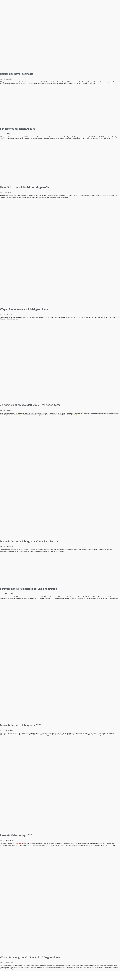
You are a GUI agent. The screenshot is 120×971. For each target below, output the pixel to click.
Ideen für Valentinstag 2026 (16, 835)
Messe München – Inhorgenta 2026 (20, 725)
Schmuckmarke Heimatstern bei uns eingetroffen (28, 589)
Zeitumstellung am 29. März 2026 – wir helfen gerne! (30, 405)
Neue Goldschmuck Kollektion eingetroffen (25, 187)
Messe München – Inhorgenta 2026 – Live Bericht (29, 541)
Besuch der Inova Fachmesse (16, 74)
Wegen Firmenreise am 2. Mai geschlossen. (25, 309)
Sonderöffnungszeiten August (17, 129)
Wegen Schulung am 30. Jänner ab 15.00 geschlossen (30, 957)
